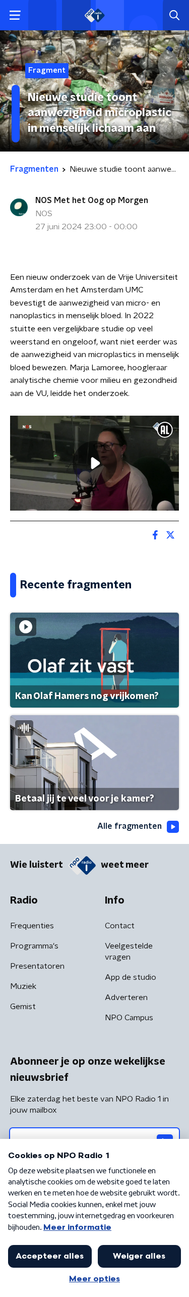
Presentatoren (37, 966)
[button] (15, 15)
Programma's (34, 946)
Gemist (23, 1007)
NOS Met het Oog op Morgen (91, 200)
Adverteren (126, 997)
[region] (94, 463)
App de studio (130, 977)
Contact (120, 926)
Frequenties (32, 926)
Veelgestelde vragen (129, 951)
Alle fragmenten (129, 826)
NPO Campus (129, 1018)
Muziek (23, 986)
